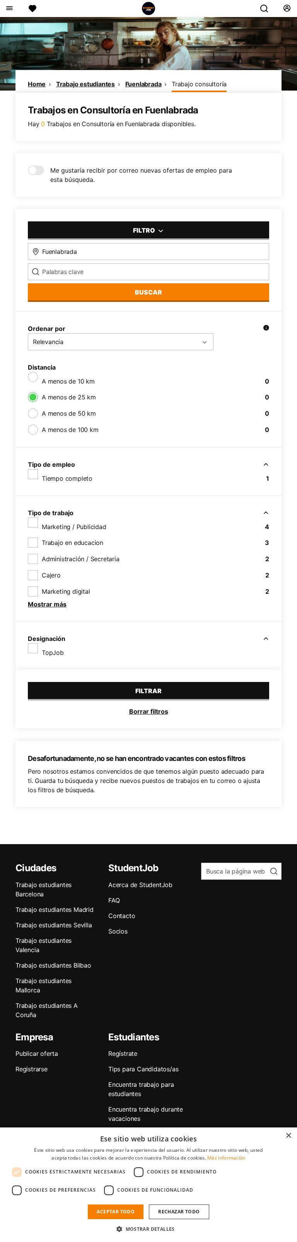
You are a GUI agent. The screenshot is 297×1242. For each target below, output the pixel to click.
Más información (226, 1158)
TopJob (53, 652)
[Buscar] (267, 8)
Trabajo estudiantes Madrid (54, 909)
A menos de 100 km (70, 429)
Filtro (144, 230)
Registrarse (31, 1069)
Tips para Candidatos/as (143, 1069)
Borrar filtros (148, 711)
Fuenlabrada (143, 84)
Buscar (148, 292)
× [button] (288, 1136)
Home (37, 84)
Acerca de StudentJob (140, 885)
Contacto (121, 916)
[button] (148, 1229)
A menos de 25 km (69, 397)
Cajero (51, 575)
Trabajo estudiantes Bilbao (53, 965)
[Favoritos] (32, 8)
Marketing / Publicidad (74, 527)
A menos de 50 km (69, 413)
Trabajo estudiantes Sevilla (53, 925)
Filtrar (148, 691)
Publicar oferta (36, 1053)
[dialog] (148, 1184)
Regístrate (122, 1053)
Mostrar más (47, 604)
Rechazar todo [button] (179, 1211)
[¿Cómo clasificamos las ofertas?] (266, 328)
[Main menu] (9, 8)
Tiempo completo (67, 478)
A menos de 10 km (68, 381)
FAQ (113, 900)
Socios (118, 931)
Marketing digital (66, 591)
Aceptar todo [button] (116, 1211)
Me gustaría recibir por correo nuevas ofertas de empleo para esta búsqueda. (141, 174)
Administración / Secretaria (80, 559)
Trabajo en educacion (72, 542)
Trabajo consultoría (199, 84)
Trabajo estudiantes (85, 84)
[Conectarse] (286, 8)
